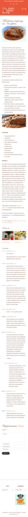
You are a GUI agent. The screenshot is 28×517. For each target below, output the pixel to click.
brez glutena (14, 220)
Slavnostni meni (18, 242)
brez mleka (19, 220)
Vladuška (3, 263)
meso (3, 222)
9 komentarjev (10, 222)
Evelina (3, 285)
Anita (3, 251)
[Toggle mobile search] (22, 9)
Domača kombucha (6, 242)
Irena (3, 309)
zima (5, 222)
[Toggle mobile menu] (25, 9)
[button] (3, 237)
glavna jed (23, 220)
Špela (6, 363)
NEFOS (17, 514)
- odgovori (14, 251)
